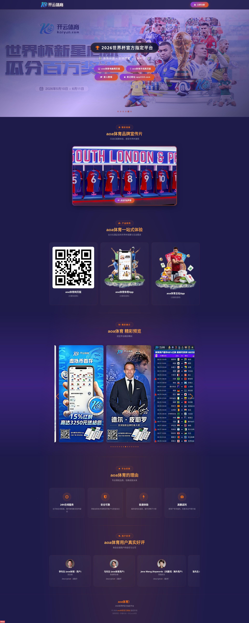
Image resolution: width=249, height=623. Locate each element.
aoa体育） (124, 601)
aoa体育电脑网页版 (110, 69)
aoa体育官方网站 (123, 610)
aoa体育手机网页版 (141, 69)
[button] (111, 446)
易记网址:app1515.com (138, 77)
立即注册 (201, 4)
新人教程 (108, 77)
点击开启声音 (125, 200)
